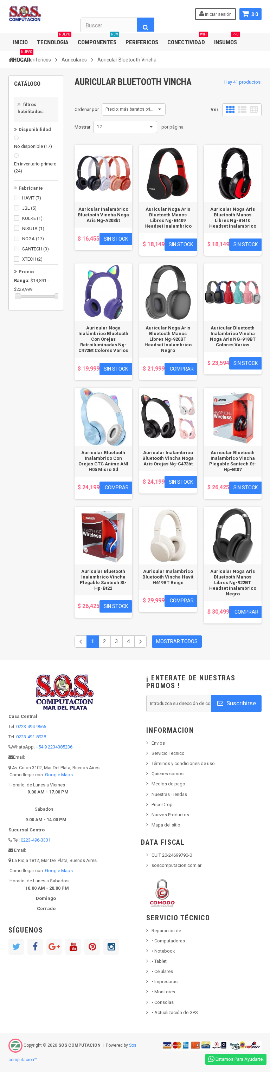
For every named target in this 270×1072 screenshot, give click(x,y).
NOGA (33, 238)
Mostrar (82, 127)
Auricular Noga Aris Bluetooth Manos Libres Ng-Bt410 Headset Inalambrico (232, 218)
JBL (29, 208)
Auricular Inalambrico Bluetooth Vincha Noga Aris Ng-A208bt (103, 215)
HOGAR (22, 57)
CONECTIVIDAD (187, 39)
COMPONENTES (98, 39)
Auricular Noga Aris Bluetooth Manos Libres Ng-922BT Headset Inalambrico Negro (232, 582)
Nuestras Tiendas (169, 794)
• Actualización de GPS (175, 1012)
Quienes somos (168, 773)
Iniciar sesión (218, 14)
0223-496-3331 (36, 840)
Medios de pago (168, 783)
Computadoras (168, 940)
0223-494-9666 (31, 726)
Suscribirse (240, 703)
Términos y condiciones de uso (183, 763)
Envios (158, 743)
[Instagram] (111, 947)
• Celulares (162, 971)
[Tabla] (254, 110)
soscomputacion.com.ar (176, 865)
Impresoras (165, 981)
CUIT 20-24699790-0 (172, 855)
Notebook (163, 951)
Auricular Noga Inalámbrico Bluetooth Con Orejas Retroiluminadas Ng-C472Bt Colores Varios (103, 339)
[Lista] (242, 110)
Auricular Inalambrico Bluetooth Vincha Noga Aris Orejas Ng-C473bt (168, 458)
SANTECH (35, 248)
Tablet (159, 961)
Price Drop (162, 804)
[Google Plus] (54, 947)
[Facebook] (35, 947)
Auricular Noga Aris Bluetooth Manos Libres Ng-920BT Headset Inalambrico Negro (168, 339)
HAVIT (31, 198)
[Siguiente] (140, 641)
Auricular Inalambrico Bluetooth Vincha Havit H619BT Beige (167, 577)
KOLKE (32, 218)
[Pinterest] (92, 947)
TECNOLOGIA (53, 39)
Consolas (163, 1002)
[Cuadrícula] (230, 110)
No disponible (33, 146)
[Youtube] (73, 947)
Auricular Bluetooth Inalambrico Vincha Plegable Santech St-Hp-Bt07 (232, 461)
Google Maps (59, 774)
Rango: (22, 280)
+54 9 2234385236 (54, 747)
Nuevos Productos (170, 814)
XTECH (32, 259)
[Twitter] (16, 947)
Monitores (163, 991)
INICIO (20, 42)
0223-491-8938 (31, 736)
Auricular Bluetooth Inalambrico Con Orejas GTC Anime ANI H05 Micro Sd (103, 461)
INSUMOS (226, 39)
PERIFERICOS (142, 42)
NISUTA (33, 228)
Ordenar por (87, 109)
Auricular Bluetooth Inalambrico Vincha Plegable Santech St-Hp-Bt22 (103, 580)
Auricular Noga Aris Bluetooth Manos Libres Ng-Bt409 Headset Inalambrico (168, 218)
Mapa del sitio (166, 825)
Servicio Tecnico (168, 753)
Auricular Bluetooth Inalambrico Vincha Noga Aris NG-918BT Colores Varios (233, 336)
